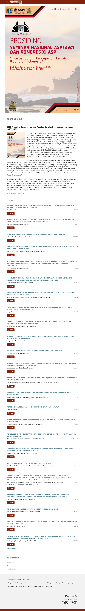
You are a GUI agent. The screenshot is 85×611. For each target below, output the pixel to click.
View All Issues (13, 548)
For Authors (10, 566)
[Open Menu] (7, 2)
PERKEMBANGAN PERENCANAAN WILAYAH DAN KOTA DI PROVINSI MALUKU (36, 234)
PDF (11, 213)
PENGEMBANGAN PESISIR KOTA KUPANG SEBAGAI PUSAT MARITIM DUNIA (35, 351)
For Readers (10, 563)
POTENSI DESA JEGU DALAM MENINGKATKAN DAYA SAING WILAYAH (33, 407)
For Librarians (11, 569)
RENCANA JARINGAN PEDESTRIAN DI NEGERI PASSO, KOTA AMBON (33, 509)
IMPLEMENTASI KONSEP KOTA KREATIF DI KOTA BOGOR (29, 463)
